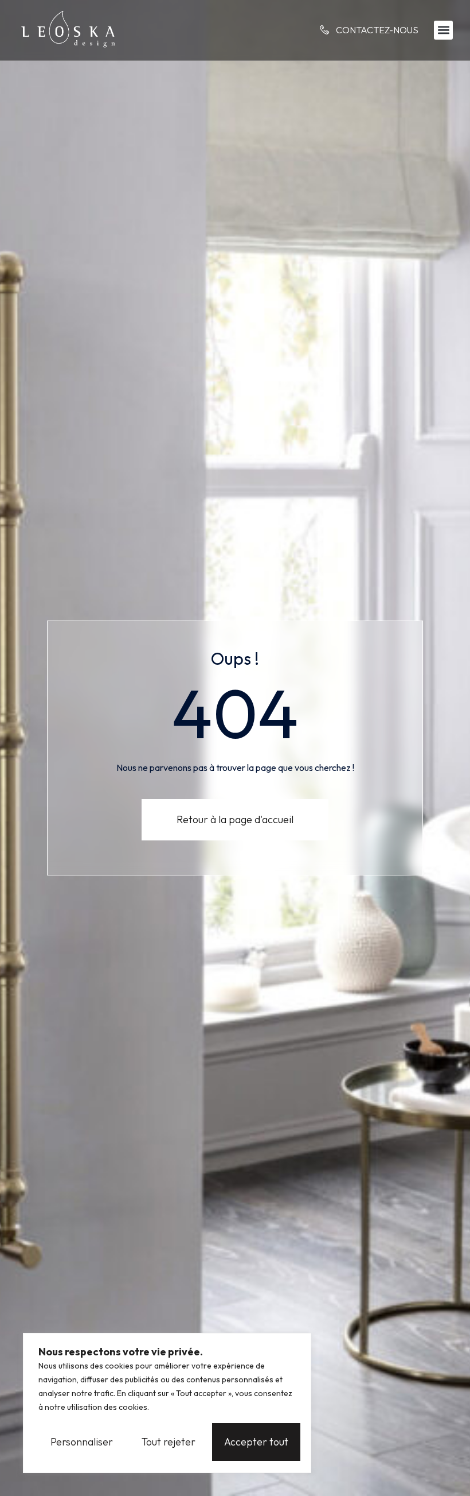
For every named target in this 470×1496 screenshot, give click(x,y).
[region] (167, 1403)
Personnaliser (81, 1441)
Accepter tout (256, 1441)
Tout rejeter (168, 1441)
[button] (443, 30)
